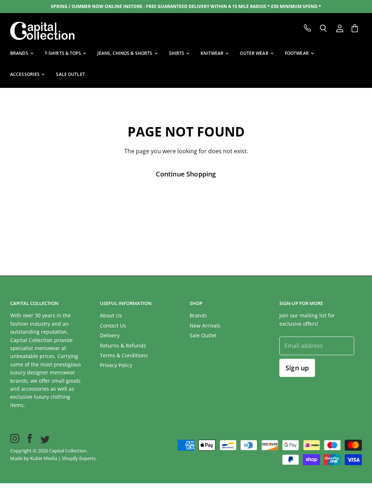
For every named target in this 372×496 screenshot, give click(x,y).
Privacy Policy (116, 365)
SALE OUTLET (70, 74)
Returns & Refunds (123, 345)
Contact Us (113, 325)
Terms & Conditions (124, 355)
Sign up (297, 367)
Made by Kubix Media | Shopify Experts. (53, 458)
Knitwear (213, 53)
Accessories (25, 74)
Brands (19, 53)
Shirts (177, 53)
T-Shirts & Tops (63, 53)
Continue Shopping (186, 174)
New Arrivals (205, 325)
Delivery (110, 335)
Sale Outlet (203, 335)
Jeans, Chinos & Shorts (125, 53)
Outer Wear (254, 53)
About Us (111, 315)
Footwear (297, 53)
